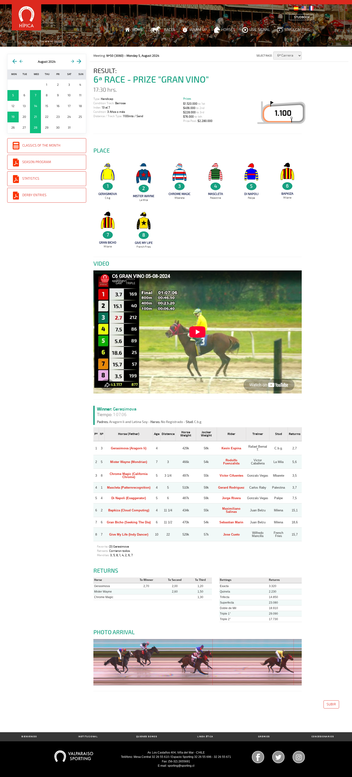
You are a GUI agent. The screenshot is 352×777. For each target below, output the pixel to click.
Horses (228, 29)
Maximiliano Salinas (231, 510)
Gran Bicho (107, 243)
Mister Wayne (143, 196)
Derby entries (34, 195)
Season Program (36, 162)
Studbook (302, 17)
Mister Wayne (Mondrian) (128, 462)
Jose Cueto (231, 534)
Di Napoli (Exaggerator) (128, 498)
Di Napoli (251, 194)
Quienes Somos (146, 736)
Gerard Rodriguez (231, 487)
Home (137, 29)
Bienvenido (29, 736)
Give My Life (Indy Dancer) (128, 534)
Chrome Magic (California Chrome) (129, 475)
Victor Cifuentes (231, 475)
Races (169, 29)
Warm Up (198, 29)
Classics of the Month (41, 145)
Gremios (264, 736)
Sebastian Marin (231, 522)
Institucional (88, 736)
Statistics (30, 179)
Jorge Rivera (231, 498)
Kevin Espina (231, 448)
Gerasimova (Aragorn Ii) (128, 448)
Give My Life (144, 243)
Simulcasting (297, 29)
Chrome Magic (179, 194)
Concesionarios (323, 736)
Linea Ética (205, 736)
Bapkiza (287, 194)
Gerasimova (107, 194)
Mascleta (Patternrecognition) (128, 487)
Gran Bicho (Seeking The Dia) (129, 522)
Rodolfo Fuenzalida (231, 461)
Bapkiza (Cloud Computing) (128, 510)
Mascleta (215, 194)
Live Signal (259, 29)
